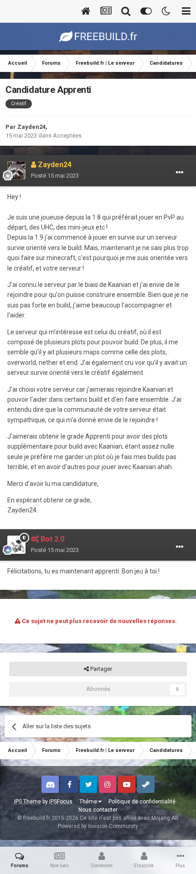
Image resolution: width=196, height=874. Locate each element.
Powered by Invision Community (98, 826)
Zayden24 (31, 126)
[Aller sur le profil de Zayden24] (16, 170)
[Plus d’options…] (179, 172)
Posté (55, 175)
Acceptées (67, 135)
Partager (100, 668)
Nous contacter (98, 810)
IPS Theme (27, 801)
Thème (88, 801)
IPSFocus (60, 801)
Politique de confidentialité (141, 801)
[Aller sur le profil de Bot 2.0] (16, 545)
